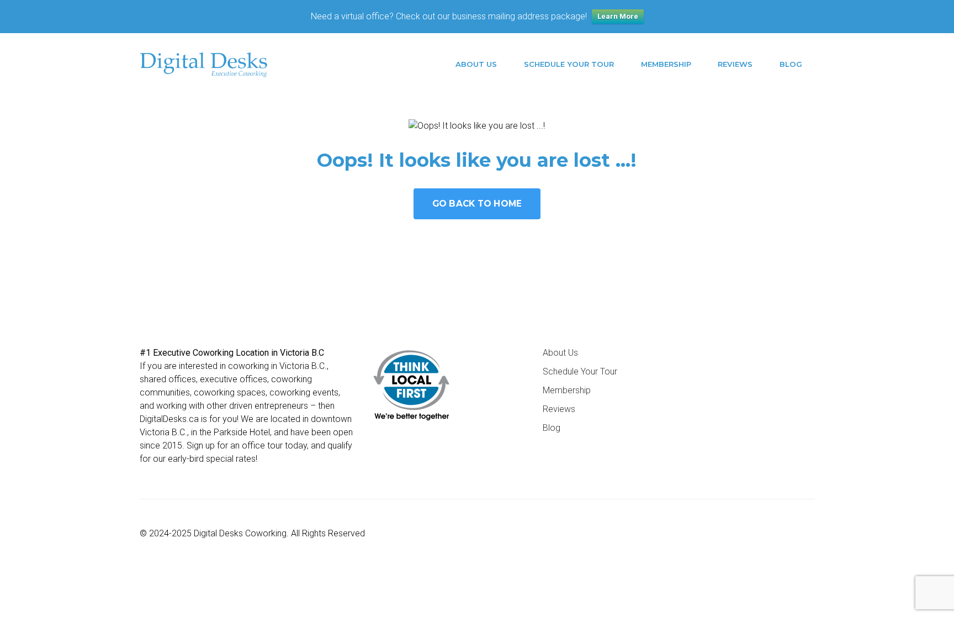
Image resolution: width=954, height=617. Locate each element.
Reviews (735, 64)
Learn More (617, 16)
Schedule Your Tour (569, 64)
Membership (666, 64)
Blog (791, 64)
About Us (476, 64)
